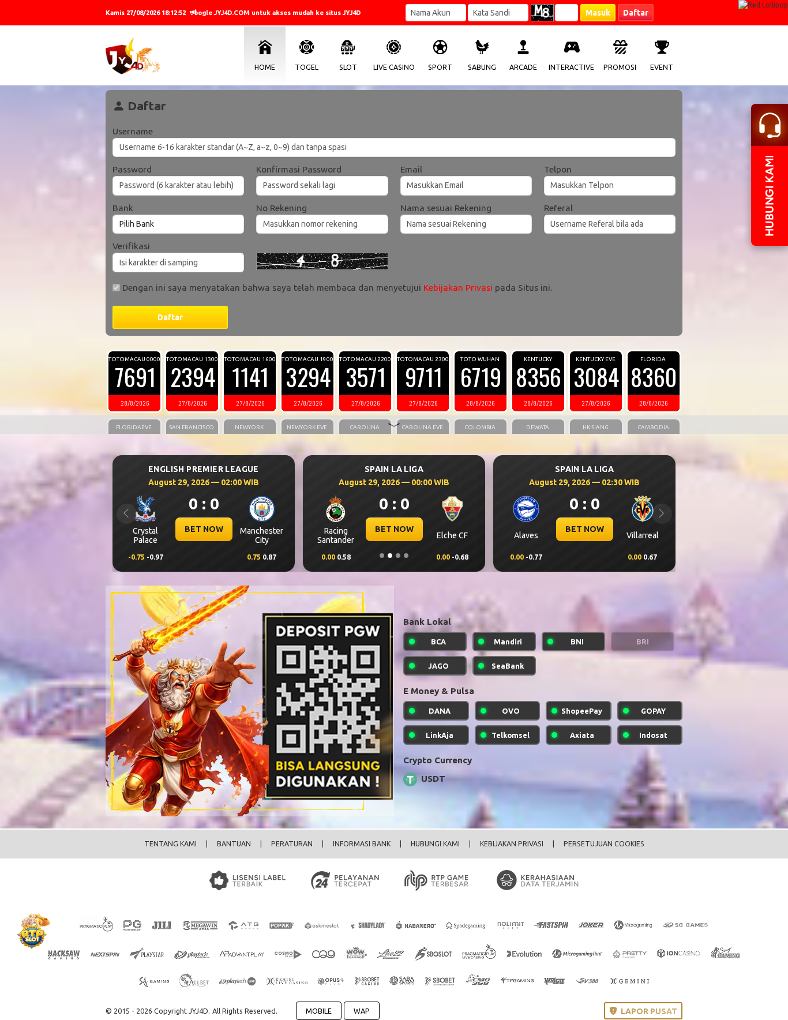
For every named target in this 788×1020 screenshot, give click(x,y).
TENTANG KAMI (170, 843)
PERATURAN (292, 843)
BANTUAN (234, 843)
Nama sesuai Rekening (445, 208)
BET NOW (294, 529)
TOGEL (306, 67)
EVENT (661, 67)
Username (132, 131)
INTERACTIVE (571, 67)
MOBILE (319, 1011)
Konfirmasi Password (299, 169)
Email (411, 169)
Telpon (558, 169)
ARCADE (523, 67)
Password (132, 169)
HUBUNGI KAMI (435, 843)
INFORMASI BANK (362, 843)
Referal (558, 208)
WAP (362, 1011)
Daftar (635, 12)
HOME (264, 67)
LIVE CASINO (394, 67)
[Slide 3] (398, 556)
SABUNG (482, 67)
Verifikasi (131, 246)
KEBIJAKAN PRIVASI (511, 843)
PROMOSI (619, 67)
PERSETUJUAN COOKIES (604, 843)
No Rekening (281, 208)
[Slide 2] (390, 556)
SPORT (440, 67)
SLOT (348, 67)
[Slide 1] (382, 556)
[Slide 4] (406, 556)
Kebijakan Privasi (458, 287)
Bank (122, 208)
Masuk (598, 12)
